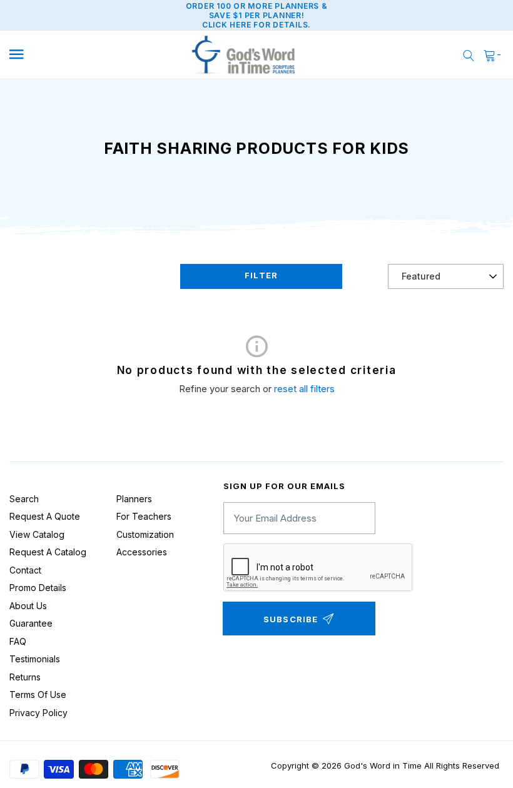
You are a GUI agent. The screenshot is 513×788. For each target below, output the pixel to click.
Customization (145, 534)
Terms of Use (37, 694)
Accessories (141, 552)
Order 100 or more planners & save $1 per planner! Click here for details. (257, 15)
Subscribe (290, 619)
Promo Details (37, 587)
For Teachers (143, 516)
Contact (25, 570)
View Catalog (36, 534)
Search (24, 498)
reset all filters (304, 389)
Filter (261, 275)
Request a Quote (44, 516)
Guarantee (31, 623)
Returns (25, 677)
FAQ (17, 641)
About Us (28, 605)
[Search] (469, 54)
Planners (134, 498)
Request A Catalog (47, 552)
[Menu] (69, 55)
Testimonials (34, 659)
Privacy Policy (38, 712)
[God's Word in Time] (243, 55)
